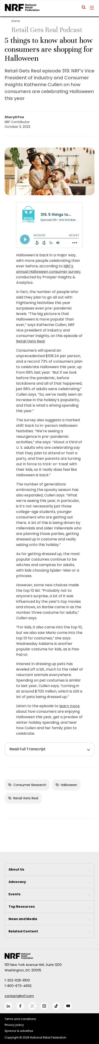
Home (16, 21)
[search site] (84, 8)
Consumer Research (29, 785)
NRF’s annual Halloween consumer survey (48, 268)
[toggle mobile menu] (92, 8)
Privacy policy (14, 1025)
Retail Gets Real (30, 341)
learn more (69, 706)
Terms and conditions (20, 1019)
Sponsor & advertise (19, 1031)
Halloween (69, 785)
